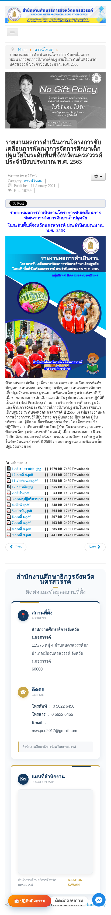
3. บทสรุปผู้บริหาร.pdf (27, 499)
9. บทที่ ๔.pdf (21, 535)
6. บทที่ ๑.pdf (21, 517)
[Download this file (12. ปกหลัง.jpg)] (9, 487)
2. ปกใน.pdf (20, 493)
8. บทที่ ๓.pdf (21, 529)
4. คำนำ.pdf (20, 505)
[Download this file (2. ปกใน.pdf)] (9, 493)
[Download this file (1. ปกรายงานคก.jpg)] (9, 469)
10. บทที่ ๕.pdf (22, 475)
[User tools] (98, 177)
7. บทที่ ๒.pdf (21, 523)
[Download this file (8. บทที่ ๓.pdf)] (9, 529)
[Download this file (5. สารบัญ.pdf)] (9, 511)
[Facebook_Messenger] (99, 906)
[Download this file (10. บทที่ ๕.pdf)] (9, 475)
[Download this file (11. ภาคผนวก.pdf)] (9, 481)
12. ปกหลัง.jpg (22, 487)
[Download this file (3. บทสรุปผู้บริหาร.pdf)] (9, 499)
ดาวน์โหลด (33, 181)
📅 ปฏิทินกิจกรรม (29, 900)
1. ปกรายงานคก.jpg (26, 469)
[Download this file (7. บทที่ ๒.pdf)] (9, 523)
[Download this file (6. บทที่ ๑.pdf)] (9, 517)
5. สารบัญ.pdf (22, 511)
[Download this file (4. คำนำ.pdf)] (9, 505)
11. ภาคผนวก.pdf (24, 481)
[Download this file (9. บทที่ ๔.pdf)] (9, 535)
